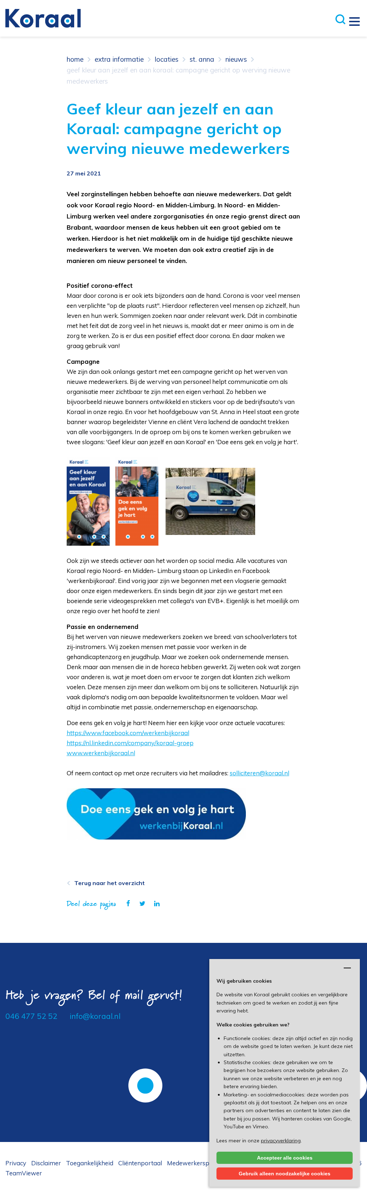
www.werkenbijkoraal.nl (101, 753)
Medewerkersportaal (197, 1163)
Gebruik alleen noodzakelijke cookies (284, 1173)
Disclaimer (46, 1163)
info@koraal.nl (95, 1016)
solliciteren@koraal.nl (259, 773)
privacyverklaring (281, 1140)
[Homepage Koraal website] (43, 17)
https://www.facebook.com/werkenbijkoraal (128, 733)
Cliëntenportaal (140, 1163)
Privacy (15, 1163)
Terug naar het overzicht (109, 883)
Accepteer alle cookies (285, 1158)
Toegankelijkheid (89, 1163)
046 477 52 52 (31, 1016)
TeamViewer (23, 1173)
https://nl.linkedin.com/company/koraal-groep (130, 743)
